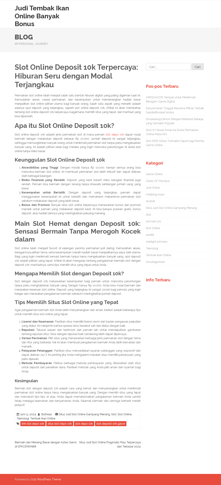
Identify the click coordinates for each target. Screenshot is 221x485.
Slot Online (125, 414)
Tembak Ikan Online (42, 418)
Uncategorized (155, 262)
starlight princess (156, 241)
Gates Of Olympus (158, 181)
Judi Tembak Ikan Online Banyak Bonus (42, 16)
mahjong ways (155, 194)
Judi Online (153, 187)
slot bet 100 (153, 221)
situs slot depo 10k (60, 423)
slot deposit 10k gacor (110, 423)
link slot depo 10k (33, 423)
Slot (113, 414)
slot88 (150, 235)
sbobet (150, 201)
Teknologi (23, 418)
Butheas (46, 414)
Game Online (154, 174)
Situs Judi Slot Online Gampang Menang (84, 414)
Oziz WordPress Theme (46, 479)
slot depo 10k (115, 134)
